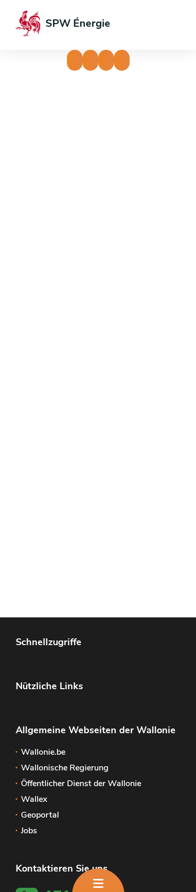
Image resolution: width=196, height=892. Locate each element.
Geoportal (40, 815)
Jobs (29, 830)
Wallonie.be (43, 752)
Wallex (34, 799)
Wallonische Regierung (65, 768)
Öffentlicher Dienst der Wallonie (81, 783)
